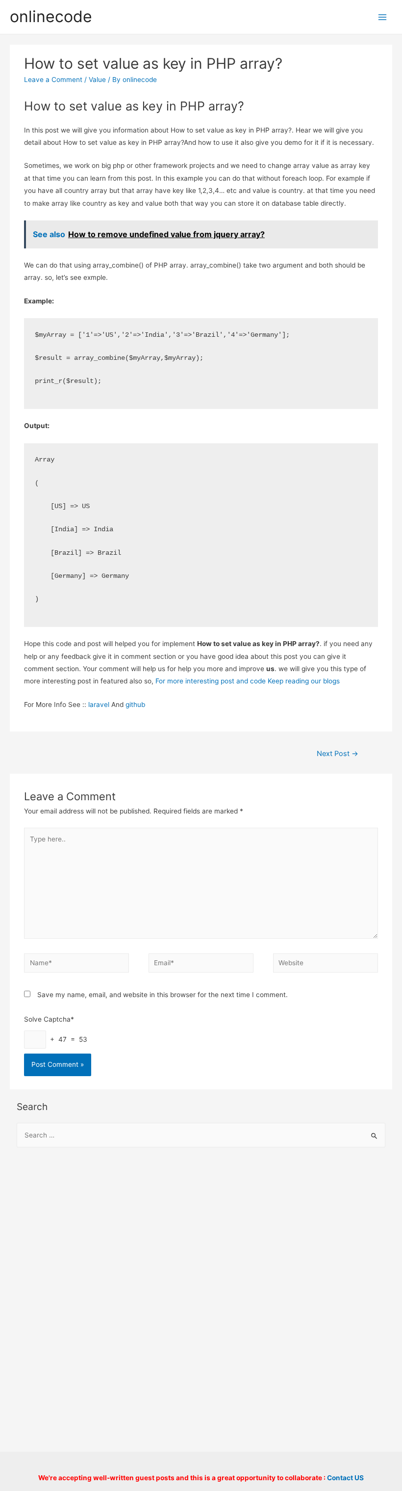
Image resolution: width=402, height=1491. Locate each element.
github (135, 704)
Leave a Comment (53, 79)
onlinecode (51, 16)
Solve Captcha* (49, 1019)
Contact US (345, 1478)
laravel (98, 704)
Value (97, 79)
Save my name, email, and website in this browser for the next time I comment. (162, 995)
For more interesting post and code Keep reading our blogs (247, 681)
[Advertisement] (201, 1235)
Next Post (337, 753)
